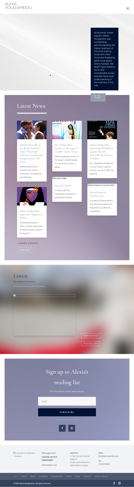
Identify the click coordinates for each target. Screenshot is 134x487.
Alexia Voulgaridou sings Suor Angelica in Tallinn (31, 214)
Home (15, 476)
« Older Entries (27, 243)
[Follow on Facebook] (62, 428)
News (32, 476)
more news (24, 250)
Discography (57, 476)
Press (69, 476)
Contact (87, 476)
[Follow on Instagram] (71, 428)
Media (77, 476)
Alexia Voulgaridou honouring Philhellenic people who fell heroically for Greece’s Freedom (101, 151)
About (24, 476)
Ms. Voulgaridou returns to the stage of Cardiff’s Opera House (66, 148)
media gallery (90, 343)
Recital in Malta (63, 185)
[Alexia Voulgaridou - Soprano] (50, 80)
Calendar (43, 476)
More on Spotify (91, 336)
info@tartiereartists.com (108, 456)
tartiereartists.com (49, 465)
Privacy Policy (101, 476)
